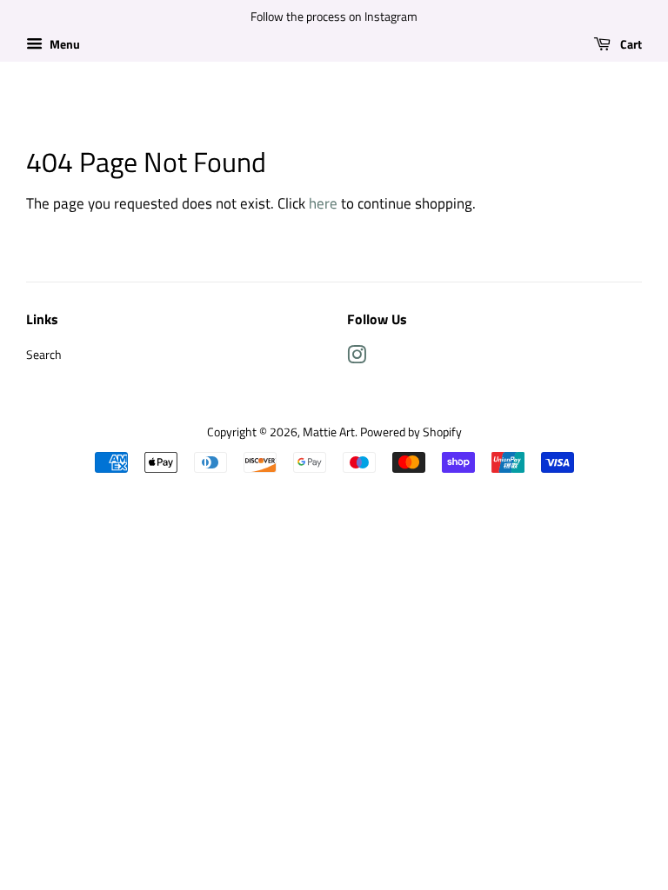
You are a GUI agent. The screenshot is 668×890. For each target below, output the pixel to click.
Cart (630, 44)
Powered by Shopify (411, 432)
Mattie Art (329, 432)
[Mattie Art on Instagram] (356, 358)
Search (44, 354)
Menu (63, 44)
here (323, 203)
